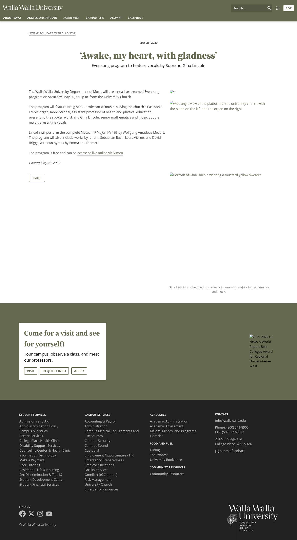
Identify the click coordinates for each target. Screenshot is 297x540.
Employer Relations (99, 465)
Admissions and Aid (42, 18)
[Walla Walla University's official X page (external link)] (32, 514)
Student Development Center (41, 479)
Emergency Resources (101, 489)
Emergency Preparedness (104, 460)
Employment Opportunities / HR (109, 455)
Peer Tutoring (29, 465)
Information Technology (37, 455)
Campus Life (95, 18)
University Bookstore (166, 459)
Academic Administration (169, 421)
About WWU (12, 18)
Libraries (156, 436)
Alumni (115, 18)
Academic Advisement (166, 426)
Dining (155, 450)
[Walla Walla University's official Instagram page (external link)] (41, 514)
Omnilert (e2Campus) (101, 474)
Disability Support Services (39, 445)
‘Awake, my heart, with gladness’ (52, 33)
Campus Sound (96, 445)
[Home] (32, 8)
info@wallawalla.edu (230, 420)
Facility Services (96, 470)
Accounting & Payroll (100, 421)
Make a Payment (31, 460)
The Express (159, 455)
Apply (79, 371)
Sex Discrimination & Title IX (40, 474)
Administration (96, 426)
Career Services (31, 436)
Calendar (135, 18)
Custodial (92, 450)
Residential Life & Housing (39, 470)
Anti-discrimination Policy (38, 426)
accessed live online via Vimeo (100, 153)
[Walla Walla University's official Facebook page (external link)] (23, 514)
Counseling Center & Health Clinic (45, 450)
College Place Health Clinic (39, 440)
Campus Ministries (33, 431)
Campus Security (97, 440)
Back (37, 178)
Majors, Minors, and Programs (173, 431)
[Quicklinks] (278, 8)
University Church (98, 484)
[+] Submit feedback (230, 451)
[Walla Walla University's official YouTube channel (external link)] (50, 514)
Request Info (54, 371)
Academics (71, 18)
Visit (31, 371)
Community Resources (167, 474)
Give (288, 8)
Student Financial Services (39, 484)
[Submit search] (269, 8)
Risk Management (98, 479)
